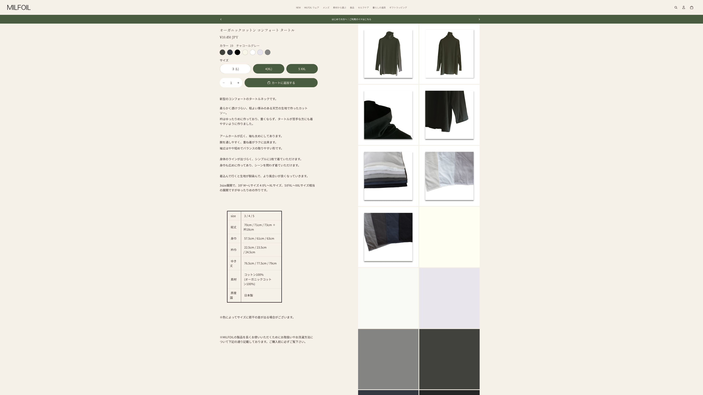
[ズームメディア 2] (449, 54)
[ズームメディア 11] (388, 359)
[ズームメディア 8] (449, 237)
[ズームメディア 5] (388, 176)
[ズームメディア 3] (388, 115)
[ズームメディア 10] (449, 298)
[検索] (676, 7)
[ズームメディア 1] (388, 54)
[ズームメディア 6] (449, 176)
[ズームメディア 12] (449, 359)
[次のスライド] (479, 19)
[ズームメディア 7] (388, 237)
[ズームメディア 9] (388, 298)
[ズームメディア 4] (449, 115)
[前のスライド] (221, 19)
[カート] (692, 7)
